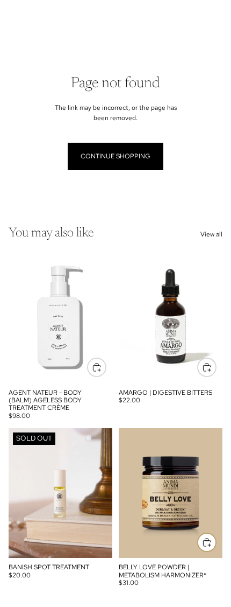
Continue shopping (115, 156)
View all (211, 234)
